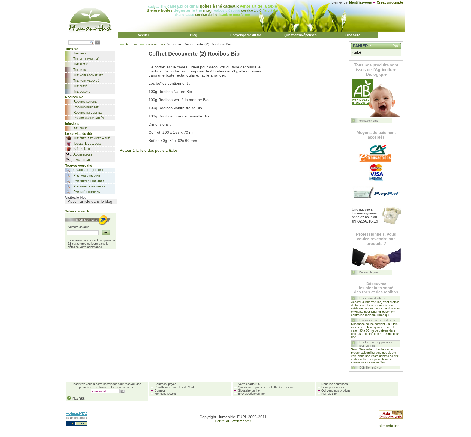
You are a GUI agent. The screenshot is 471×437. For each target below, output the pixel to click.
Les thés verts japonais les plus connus (377, 344)
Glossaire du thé (249, 390)
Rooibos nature (85, 102)
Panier (360, 46)
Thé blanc (80, 64)
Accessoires (82, 154)
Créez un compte (390, 2)
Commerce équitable (88, 170)
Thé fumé (80, 86)
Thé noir (79, 70)
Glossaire (352, 35)
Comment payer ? (166, 384)
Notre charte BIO (249, 384)
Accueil (143, 35)
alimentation (389, 426)
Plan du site (329, 393)
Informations (155, 44)
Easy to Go (81, 160)
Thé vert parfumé (86, 59)
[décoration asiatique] (391, 417)
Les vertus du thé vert (373, 298)
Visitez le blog (75, 197)
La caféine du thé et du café (377, 320)
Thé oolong (81, 91)
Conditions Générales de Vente (175, 387)
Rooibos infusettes (87, 112)
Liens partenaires (332, 387)
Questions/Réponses (300, 35)
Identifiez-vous (360, 2)
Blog (193, 35)
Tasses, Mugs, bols (87, 143)
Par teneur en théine (89, 186)
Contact (160, 390)
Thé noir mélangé (86, 81)
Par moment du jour (88, 181)
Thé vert (79, 53)
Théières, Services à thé (91, 138)
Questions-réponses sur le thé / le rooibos (266, 387)
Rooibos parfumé (86, 107)
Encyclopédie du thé (246, 35)
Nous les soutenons (334, 384)
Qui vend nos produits (336, 390)
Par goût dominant (87, 192)
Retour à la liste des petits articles (149, 150)
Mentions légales (166, 393)
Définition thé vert (370, 367)
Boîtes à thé (82, 149)
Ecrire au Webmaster (233, 421)
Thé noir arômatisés (88, 75)
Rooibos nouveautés (88, 118)
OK (97, 42)
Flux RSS (78, 398)
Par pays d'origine (86, 175)
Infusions (80, 128)
